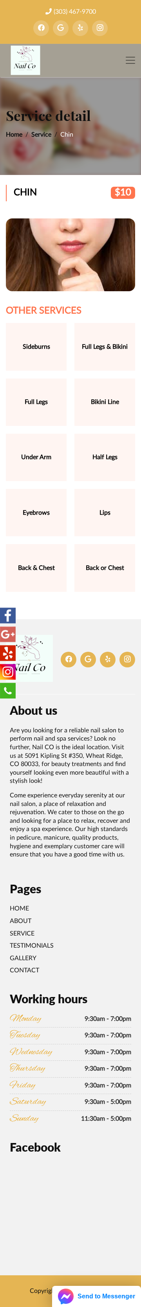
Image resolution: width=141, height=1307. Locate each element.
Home (14, 135)
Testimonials (32, 946)
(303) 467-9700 (75, 12)
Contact (24, 970)
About (20, 921)
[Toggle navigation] (130, 60)
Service (41, 135)
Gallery (23, 958)
